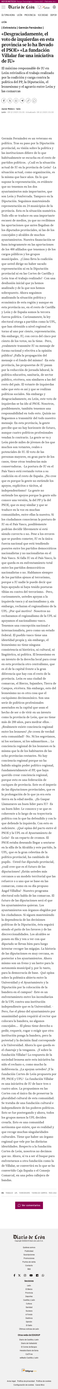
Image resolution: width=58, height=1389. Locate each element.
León (19, 15)
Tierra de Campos (39, 1193)
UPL (16, 1193)
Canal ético (39, 1385)
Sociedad (43, 15)
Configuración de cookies (24, 1385)
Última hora (8, 15)
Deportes (29, 1296)
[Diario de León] (29, 7)
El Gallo (29, 1325)
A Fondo (29, 1314)
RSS (29, 1269)
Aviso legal (11, 1381)
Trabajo (9, 1193)
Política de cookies (43, 1381)
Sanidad (29, 1307)
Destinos (29, 1318)
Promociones (29, 1258)
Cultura (29, 1304)
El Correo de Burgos (29, 1347)
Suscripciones (29, 1255)
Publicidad (29, 1251)
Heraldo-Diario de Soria (29, 1351)
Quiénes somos (29, 1247)
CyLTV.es (29, 1354)
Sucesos (29, 1311)
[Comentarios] (34, 100)
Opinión (29, 1322)
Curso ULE (38, 1)
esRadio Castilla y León (29, 1358)
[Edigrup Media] (29, 1370)
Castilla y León (29, 1300)
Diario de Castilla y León (29, 1340)
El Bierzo (29, 1289)
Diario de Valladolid (29, 1343)
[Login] (54, 7)
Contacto (29, 1266)
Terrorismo (24, 1193)
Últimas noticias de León (29, 1329)
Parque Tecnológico (24, 1)
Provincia (30, 15)
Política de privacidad (26, 1381)
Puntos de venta (29, 1262)
